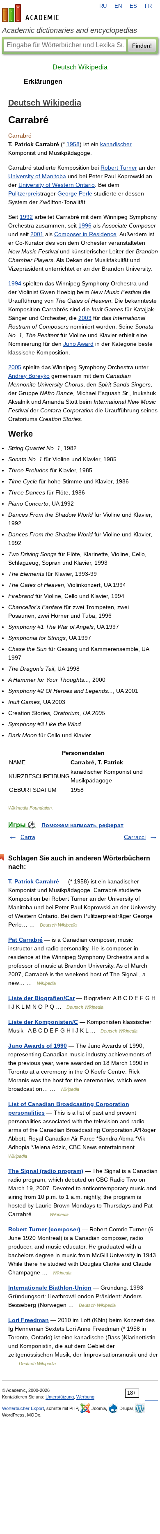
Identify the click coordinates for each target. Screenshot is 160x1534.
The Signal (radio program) (45, 1171)
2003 (84, 318)
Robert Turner (119, 167)
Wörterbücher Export (23, 1408)
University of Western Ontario (56, 185)
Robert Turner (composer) (44, 1229)
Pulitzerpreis (24, 193)
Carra (28, 837)
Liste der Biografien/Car (41, 998)
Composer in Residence (85, 234)
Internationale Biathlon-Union (49, 1287)
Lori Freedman (28, 1320)
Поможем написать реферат (82, 825)
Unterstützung (60, 1396)
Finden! (142, 45)
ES (133, 6)
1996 (84, 225)
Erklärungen (43, 81)
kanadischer (116, 144)
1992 (26, 217)
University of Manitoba (37, 176)
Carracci (135, 837)
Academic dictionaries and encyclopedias (69, 30)
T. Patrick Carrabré (33, 881)
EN (118, 6)
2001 (36, 234)
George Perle (74, 193)
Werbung (85, 1396)
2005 (14, 367)
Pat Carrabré (25, 939)
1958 (73, 144)
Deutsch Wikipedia (80, 67)
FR (148, 6)
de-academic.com (31, 13)
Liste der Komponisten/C (43, 1022)
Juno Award (78, 343)
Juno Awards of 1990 (37, 1045)
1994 (14, 283)
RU (103, 6)
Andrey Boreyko (29, 376)
